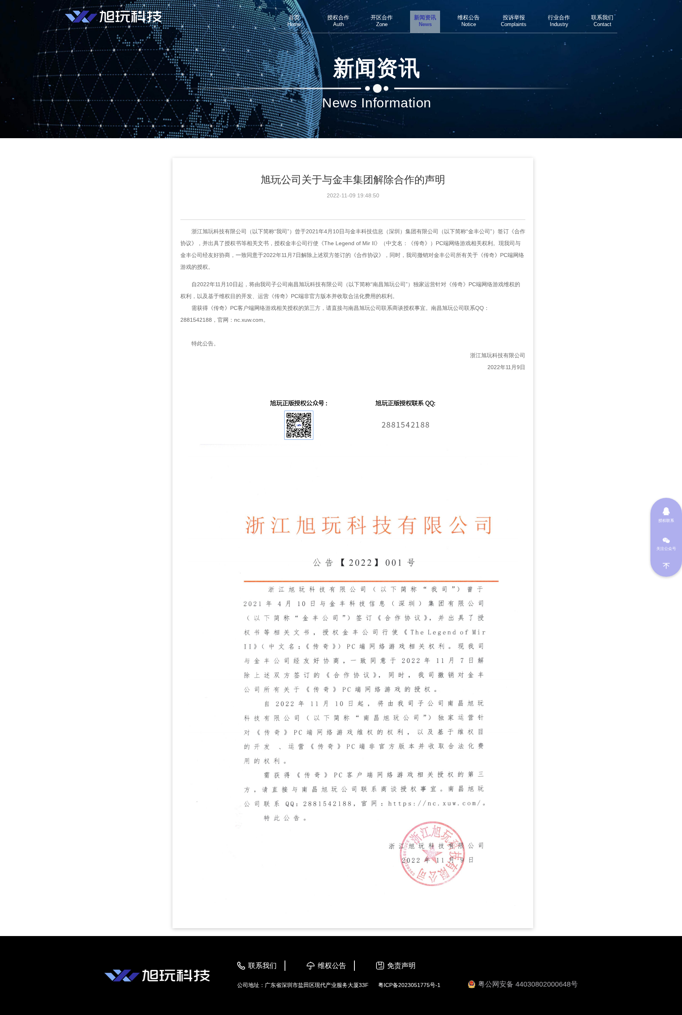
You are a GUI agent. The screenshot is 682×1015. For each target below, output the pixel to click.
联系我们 (262, 966)
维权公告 (332, 966)
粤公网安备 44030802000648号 (528, 984)
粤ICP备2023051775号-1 (409, 985)
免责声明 (401, 966)
